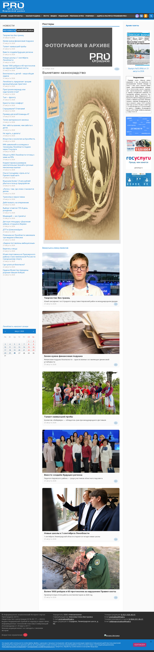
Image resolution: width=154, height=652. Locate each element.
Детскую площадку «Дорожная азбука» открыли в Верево (16, 222)
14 (24, 347)
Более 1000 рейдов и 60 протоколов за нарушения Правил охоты (80, 591)
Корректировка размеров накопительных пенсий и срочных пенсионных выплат (18, 165)
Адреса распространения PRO (112, 16)
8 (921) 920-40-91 (128, 614)
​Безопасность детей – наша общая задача (18, 74)
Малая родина (33, 16)
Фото (46, 16)
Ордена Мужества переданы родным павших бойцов (15, 271)
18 (10, 350)
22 (29, 350)
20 (19, 350)
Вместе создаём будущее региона (63, 475)
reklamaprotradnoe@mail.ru (120, 621)
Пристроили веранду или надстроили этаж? (14, 90)
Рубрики (90, 16)
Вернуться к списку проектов (55, 248)
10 (5, 347)
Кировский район (25, 30)
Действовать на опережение (16, 202)
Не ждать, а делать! (11, 133)
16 (33, 347)
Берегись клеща (10, 248)
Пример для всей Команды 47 (16, 114)
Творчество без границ (57, 298)
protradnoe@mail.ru (66, 619)
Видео (54, 16)
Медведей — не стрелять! (14, 216)
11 (10, 347)
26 (14, 353)
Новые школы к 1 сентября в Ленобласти (66, 533)
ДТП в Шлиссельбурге (12, 229)
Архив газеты (132, 25)
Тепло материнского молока (16, 120)
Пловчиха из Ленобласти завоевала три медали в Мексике (19, 236)
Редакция (63, 16)
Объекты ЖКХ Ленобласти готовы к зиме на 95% (18, 156)
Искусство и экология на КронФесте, (19, 139)
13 (19, 347)
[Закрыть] (151, 641)
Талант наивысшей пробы (58, 417)
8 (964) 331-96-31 (136, 619)
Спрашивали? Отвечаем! (14, 108)
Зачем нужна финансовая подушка (63, 356)
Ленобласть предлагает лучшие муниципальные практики (17, 82)
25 (10, 353)
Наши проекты (15, 16)
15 (29, 347)
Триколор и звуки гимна (14, 197)
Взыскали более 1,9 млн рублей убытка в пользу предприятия (16, 182)
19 (14, 350)
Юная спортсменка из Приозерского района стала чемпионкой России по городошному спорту (19, 256)
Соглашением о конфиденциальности (41, 647)
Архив (4, 16)
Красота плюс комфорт (13, 103)
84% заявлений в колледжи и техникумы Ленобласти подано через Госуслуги (17, 147)
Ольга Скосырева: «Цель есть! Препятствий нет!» (16, 174)
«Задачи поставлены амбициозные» (19, 243)
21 (24, 350)
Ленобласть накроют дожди (15, 326)
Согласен (139, 645)
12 (14, 347)
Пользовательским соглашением (14, 647)
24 (5, 353)
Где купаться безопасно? (14, 264)
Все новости (9, 30)
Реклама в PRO (77, 16)
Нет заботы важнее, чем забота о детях (18, 126)
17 (5, 350)
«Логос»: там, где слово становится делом (18, 190)
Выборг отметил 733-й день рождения (15, 209)
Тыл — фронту (9, 97)
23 (33, 350)
